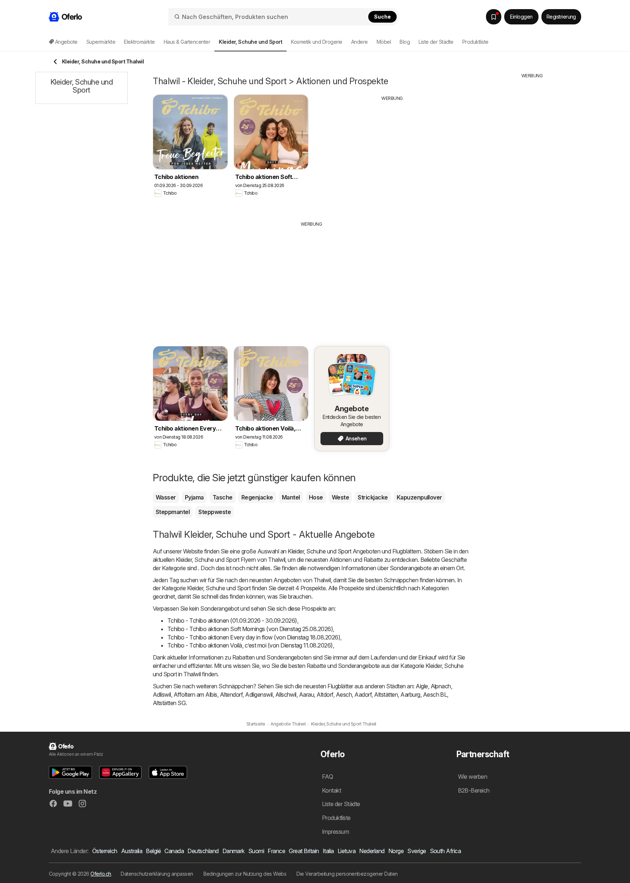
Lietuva (346, 851)
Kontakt (331, 790)
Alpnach (441, 686)
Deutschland (202, 851)
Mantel (291, 497)
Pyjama (194, 497)
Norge (396, 851)
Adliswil (162, 694)
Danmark (233, 851)
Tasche (223, 497)
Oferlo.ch (100, 874)
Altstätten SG (169, 703)
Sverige (416, 851)
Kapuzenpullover (419, 497)
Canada (174, 851)
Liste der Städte (436, 42)
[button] (70, 772)
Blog (405, 42)
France (276, 851)
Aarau (306, 694)
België (153, 851)
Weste (340, 497)
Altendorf (231, 694)
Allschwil (285, 694)
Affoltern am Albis (195, 694)
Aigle (422, 686)
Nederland (371, 851)
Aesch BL (435, 694)
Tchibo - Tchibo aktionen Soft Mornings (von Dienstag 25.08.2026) (250, 629)
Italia (328, 851)
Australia (131, 851)
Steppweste (214, 512)
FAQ (327, 776)
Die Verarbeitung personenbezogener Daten (347, 874)
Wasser (166, 497)
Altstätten (386, 694)
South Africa (445, 851)
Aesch (344, 694)
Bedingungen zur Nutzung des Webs (245, 874)
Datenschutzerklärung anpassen (157, 874)
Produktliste (475, 42)
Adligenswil (258, 694)
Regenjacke (257, 497)
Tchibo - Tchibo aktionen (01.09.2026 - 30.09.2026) (232, 620)
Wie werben (472, 776)
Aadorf (363, 694)
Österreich (104, 851)
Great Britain (304, 851)
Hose (316, 497)
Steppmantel (173, 512)
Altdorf (324, 694)
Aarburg (410, 694)
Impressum (335, 831)
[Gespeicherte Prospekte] (493, 16)
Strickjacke (373, 497)
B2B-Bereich (474, 790)
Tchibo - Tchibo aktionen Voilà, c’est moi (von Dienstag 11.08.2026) (250, 645)
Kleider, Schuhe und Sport (319, 551)
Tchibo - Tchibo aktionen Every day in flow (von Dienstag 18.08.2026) (253, 637)
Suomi (256, 851)
